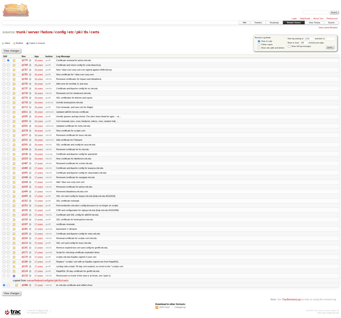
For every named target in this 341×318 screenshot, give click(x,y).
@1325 (25, 214)
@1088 (25, 285)
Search (331, 22)
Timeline (258, 22)
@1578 (25, 130)
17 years (39, 163)
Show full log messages (301, 46)
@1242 (25, 238)
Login (294, 18)
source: (9, 32)
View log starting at (296, 39)
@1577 (25, 135)
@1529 (25, 158)
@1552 (25, 140)
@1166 (25, 261)
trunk (20, 32)
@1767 (25, 69)
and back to (320, 39)
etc (71, 32)
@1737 (25, 88)
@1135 (25, 266)
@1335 (25, 210)
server (33, 32)
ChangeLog (179, 307)
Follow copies (267, 45)
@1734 (25, 93)
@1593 (25, 121)
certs (95, 32)
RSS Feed (164, 307)
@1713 (25, 107)
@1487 (25, 163)
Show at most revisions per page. (306, 43)
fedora (47, 32)
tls (86, 32)
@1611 (25, 112)
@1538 (25, 149)
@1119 (25, 275)
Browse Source (294, 22)
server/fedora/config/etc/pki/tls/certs (47, 280)
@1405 (25, 196)
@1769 (25, 65)
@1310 (25, 219)
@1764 (25, 79)
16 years (39, 60)
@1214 (25, 243)
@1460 (25, 168)
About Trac (318, 18)
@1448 (25, 177)
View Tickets (314, 22)
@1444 (25, 182)
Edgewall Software (38, 312)
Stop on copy (266, 41)
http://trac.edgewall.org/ (328, 312)
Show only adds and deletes (272, 48)
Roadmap (274, 22)
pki (79, 32)
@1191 (25, 247)
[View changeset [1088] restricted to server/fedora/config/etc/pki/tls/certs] (30, 285)
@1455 (25, 172)
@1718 (25, 102)
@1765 (25, 74)
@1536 (25, 154)
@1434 (25, 186)
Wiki (244, 22)
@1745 (25, 83)
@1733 (25, 97)
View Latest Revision (328, 27)
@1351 (25, 205)
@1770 (25, 60)
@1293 (25, 233)
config (60, 32)
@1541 (25, 144)
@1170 (25, 257)
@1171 (25, 252)
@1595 (25, 116)
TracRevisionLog (291, 299)
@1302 (25, 229)
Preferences (332, 18)
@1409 (25, 191)
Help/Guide (305, 18)
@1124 (25, 271)
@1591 (25, 126)
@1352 (25, 200)
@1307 (25, 224)
